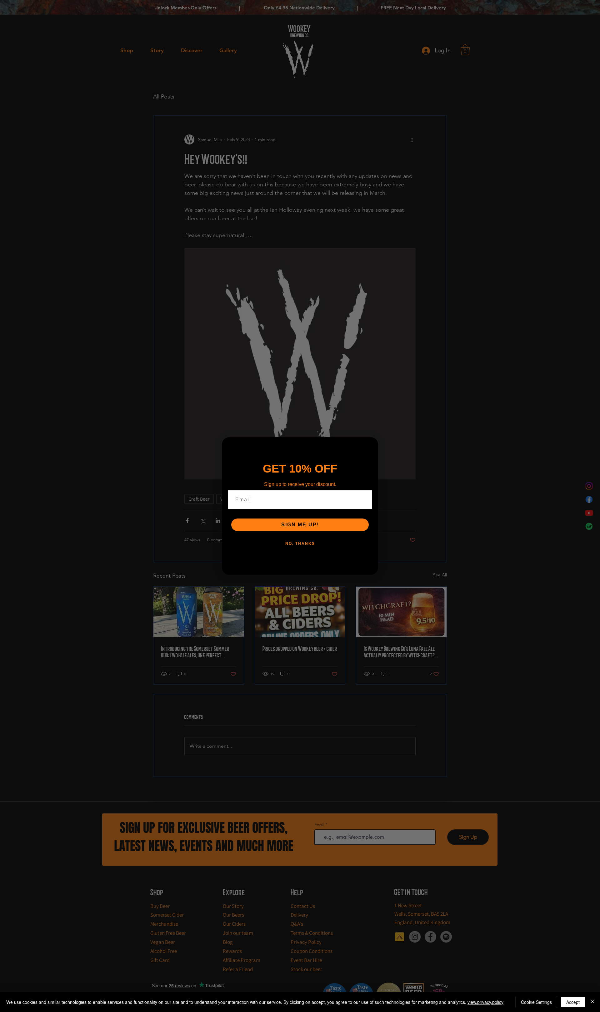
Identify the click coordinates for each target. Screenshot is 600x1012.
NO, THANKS (300, 543)
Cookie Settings (536, 1002)
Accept (573, 1002)
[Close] (592, 1002)
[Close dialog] (371, 444)
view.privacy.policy (485, 1002)
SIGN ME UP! (300, 524)
